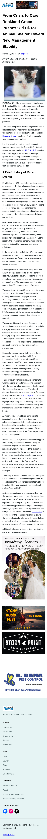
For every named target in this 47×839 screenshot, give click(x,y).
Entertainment (8, 774)
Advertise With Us (10, 786)
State (5, 765)
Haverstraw (7, 732)
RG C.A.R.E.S (30, 150)
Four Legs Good (29, 395)
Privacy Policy (9, 834)
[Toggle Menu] (42, 5)
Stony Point (7, 745)
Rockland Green (9, 136)
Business (6, 770)
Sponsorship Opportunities (13, 799)
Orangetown (8, 736)
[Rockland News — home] (7, 5)
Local (5, 757)
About (5, 790)
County (6, 761)
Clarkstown (7, 727)
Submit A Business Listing (13, 794)
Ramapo (6, 740)
